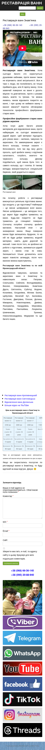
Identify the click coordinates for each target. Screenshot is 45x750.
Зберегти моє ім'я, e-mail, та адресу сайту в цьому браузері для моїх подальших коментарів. (20, 555)
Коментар (8, 495)
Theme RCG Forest (33, 746)
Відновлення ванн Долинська (19, 401)
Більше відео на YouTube (17, 405)
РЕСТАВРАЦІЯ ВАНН (22, 3)
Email (6, 530)
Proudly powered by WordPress (16, 746)
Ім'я (5, 521)
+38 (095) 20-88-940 (22, 575)
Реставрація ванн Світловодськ (20, 398)
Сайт (5, 539)
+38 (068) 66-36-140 (12, 24)
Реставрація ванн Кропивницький (21, 395)
